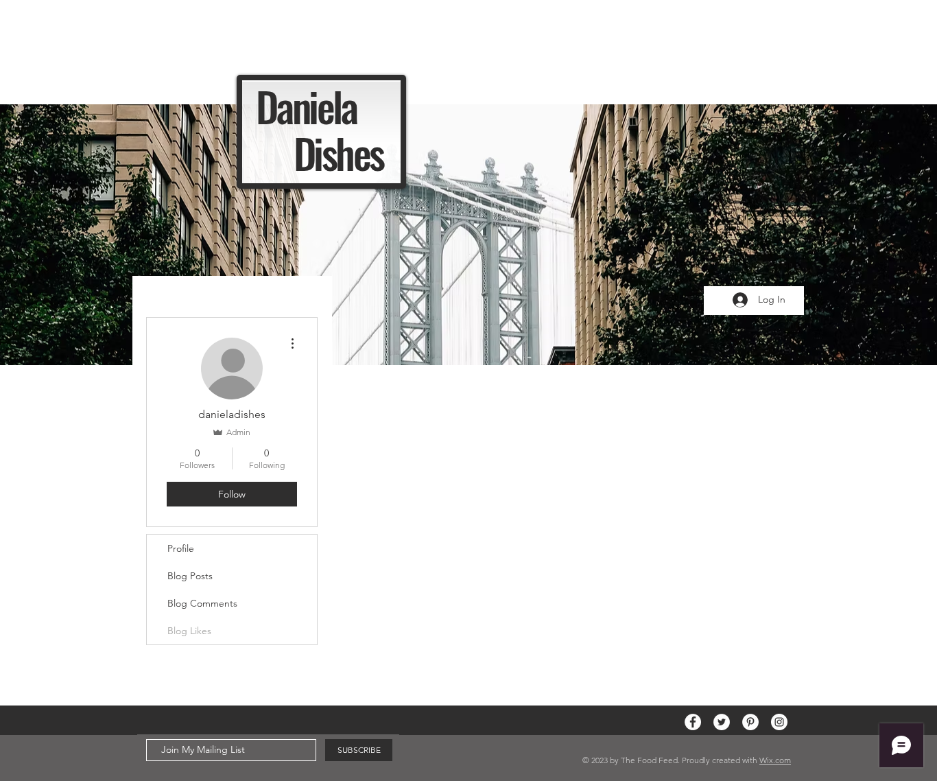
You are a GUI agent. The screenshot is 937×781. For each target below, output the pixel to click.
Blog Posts (190, 576)
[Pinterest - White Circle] (750, 722)
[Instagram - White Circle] (779, 722)
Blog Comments (202, 603)
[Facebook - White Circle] (693, 722)
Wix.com (775, 760)
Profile (180, 548)
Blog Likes (189, 631)
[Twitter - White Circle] (721, 722)
